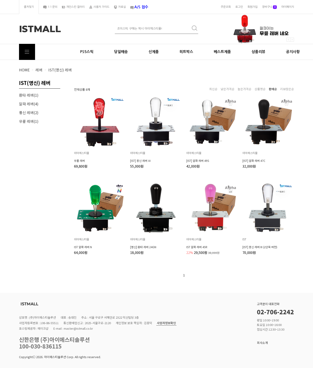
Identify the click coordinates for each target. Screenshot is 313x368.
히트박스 (186, 51)
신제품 (153, 51)
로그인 (239, 7)
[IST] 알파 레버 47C (253, 160)
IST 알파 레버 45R (196, 247)
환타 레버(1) (28, 95)
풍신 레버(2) (28, 112)
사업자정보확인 (166, 323)
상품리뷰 (258, 51)
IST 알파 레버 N (83, 247)
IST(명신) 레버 (60, 70)
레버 (39, 70)
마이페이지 (287, 7)
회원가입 (252, 7)
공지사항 (293, 51)
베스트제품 (222, 51)
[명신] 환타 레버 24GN (143, 247)
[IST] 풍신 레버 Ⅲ (140, 160)
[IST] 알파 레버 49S (197, 160)
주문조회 (226, 7)
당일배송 (121, 51)
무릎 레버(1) (28, 121)
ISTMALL (40, 28)
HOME (24, 70)
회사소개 (262, 342)
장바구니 (269, 7)
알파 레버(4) (28, 103)
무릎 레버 (79, 160)
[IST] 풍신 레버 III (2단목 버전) (259, 247)
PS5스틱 (86, 51)
